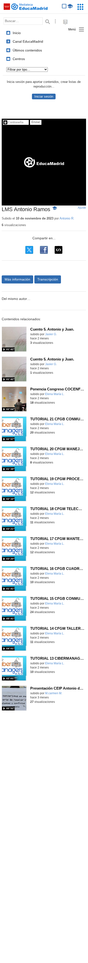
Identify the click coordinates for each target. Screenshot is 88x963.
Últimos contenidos (27, 50)
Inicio (17, 33)
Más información (17, 279)
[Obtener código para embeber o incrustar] (58, 250)
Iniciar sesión (43, 96)
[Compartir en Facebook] (44, 250)
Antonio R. (66, 218)
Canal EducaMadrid (28, 41)
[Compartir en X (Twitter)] (29, 250)
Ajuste (82, 207)
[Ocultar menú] (76, 29)
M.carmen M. (53, 693)
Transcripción (47, 279)
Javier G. (51, 334)
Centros (19, 59)
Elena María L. (54, 394)
